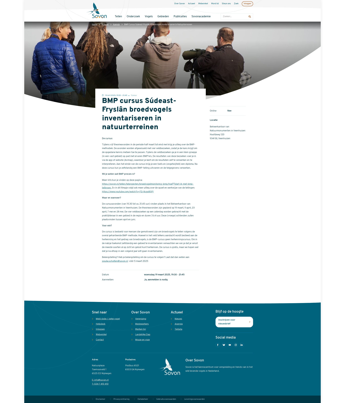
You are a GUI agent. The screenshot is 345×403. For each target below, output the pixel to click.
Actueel (105, 25)
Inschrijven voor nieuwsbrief (226, 322)
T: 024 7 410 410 (100, 384)
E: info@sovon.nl (100, 380)
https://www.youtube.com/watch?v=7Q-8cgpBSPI (127, 192)
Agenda (116, 25)
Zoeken (223, 11)
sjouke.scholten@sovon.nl (115, 261)
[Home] (97, 10)
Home (94, 25)
